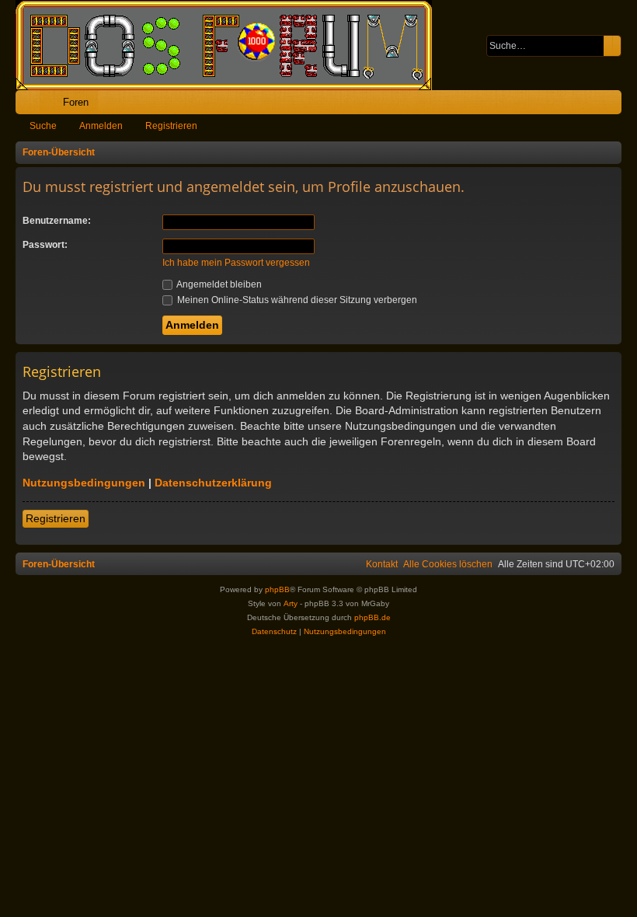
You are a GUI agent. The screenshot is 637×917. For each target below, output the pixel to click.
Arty (291, 603)
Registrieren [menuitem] (612, 105)
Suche (43, 125)
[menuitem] (561, 102)
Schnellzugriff (31, 105)
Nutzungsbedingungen (84, 482)
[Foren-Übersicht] (231, 45)
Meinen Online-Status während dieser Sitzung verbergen (296, 300)
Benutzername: (57, 220)
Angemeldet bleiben (218, 284)
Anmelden (101, 125)
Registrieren (171, 125)
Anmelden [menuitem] (588, 105)
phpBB (277, 589)
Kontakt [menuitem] (382, 564)
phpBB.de (372, 617)
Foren (76, 102)
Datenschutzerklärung (213, 482)
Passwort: (45, 244)
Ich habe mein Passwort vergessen (236, 262)
